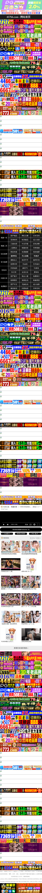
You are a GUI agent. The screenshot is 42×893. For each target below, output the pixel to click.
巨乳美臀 (36, 244)
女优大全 (25, 272)
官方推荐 (4, 262)
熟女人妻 (25, 276)
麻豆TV (25, 268)
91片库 (13, 272)
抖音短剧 (14, 268)
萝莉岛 (36, 272)
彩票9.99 (14, 264)
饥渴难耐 (25, 252)
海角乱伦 (25, 280)
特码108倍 (21, 533)
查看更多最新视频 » (21, 648)
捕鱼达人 (14, 260)
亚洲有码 (14, 240)
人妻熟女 (14, 248)
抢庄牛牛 (25, 260)
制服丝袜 (25, 248)
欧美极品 (25, 240)
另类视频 (36, 248)
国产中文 (14, 284)
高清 (26, 524)
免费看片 (4, 286)
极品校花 (14, 288)
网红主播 (25, 236)
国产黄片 (14, 276)
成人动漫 (36, 240)
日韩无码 (36, 288)
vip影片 (7, 533)
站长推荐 (4, 254)
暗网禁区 (14, 280)
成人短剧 (36, 284)
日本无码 (36, 236)
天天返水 (36, 264)
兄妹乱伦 (25, 284)
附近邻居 (14, 252)
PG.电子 (35, 533)
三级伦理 (14, 244)
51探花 (36, 268)
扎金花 (25, 264)
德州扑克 (36, 260)
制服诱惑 (36, 280)
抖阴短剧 (25, 288)
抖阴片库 (4, 278)
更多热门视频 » (35, 538)
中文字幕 (25, 244)
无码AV (4, 270)
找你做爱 (36, 252)
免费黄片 (36, 276)
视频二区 (4, 246)
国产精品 (14, 236)
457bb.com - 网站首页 (18, 16)
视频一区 (4, 238)
